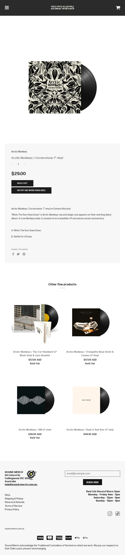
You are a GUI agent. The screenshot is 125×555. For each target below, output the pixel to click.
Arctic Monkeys (19, 151)
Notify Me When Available (31, 190)
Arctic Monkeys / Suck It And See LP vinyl (90, 429)
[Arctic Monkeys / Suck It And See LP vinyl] (90, 400)
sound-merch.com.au (14, 529)
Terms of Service (13, 506)
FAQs (7, 495)
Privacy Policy (12, 509)
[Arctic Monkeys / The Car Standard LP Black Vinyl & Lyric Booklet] (35, 322)
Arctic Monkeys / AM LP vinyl (35, 429)
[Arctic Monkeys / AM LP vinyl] (35, 400)
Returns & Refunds (14, 502)
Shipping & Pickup (14, 498)
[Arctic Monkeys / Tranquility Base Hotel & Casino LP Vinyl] (90, 322)
